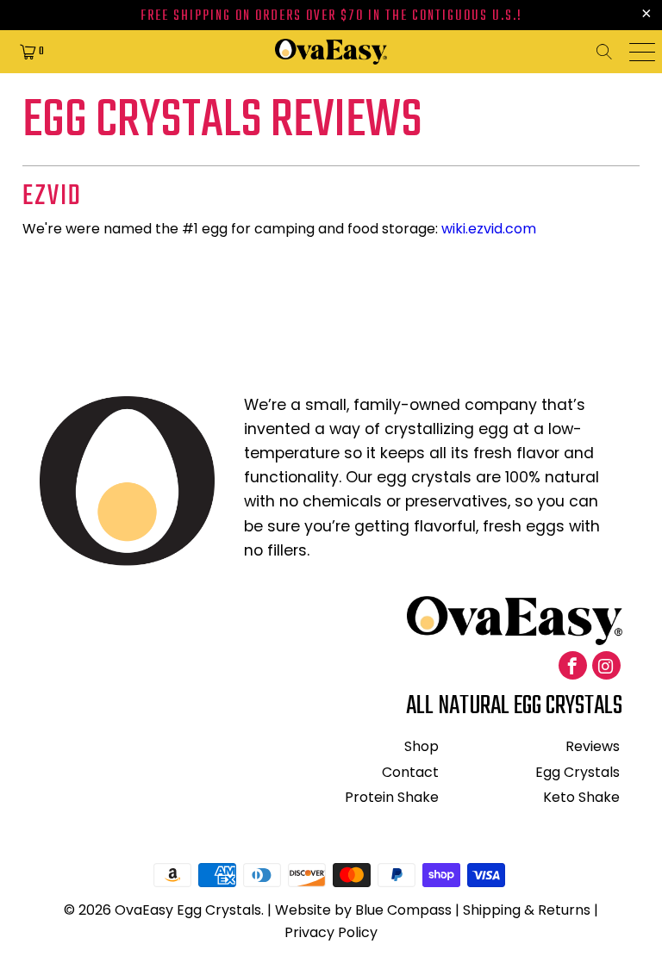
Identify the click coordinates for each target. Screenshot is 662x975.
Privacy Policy (331, 932)
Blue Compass (403, 910)
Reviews (592, 746)
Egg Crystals (577, 772)
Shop (421, 746)
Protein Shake (392, 797)
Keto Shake (581, 797)
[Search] (609, 51)
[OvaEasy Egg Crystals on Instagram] (606, 665)
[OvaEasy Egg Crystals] (331, 51)
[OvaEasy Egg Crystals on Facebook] (573, 665)
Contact (410, 772)
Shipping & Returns (526, 910)
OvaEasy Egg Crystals (188, 910)
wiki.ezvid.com (488, 229)
